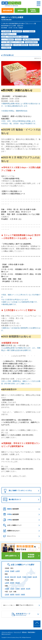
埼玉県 (19, 577)
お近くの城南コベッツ (14, 525)
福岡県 (12, 594)
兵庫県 (7, 588)
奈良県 (28, 588)
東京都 (7, 577)
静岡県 (12, 583)
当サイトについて (6, 634)
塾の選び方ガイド (15, 499)
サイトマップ (17, 632)
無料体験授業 (7, 10)
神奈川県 (13, 577)
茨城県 (29, 577)
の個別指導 (13, 509)
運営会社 (24, 632)
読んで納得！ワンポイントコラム (20, 490)
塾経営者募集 (31, 632)
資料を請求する (11, 556)
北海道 (7, 571)
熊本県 (17, 594)
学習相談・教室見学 (33, 10)
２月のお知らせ (8, 55)
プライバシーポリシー (7, 632)
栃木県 (35, 577)
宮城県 (12, 571)
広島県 (7, 594)
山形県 (17, 571)
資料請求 (21, 10)
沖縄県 (23, 594)
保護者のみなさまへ (13, 530)
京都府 (17, 588)
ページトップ (37, 625)
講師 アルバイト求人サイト (18, 605)
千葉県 (24, 577)
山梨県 (7, 583)
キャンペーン (11, 536)
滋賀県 (23, 588)
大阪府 (12, 588)
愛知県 (17, 583)
